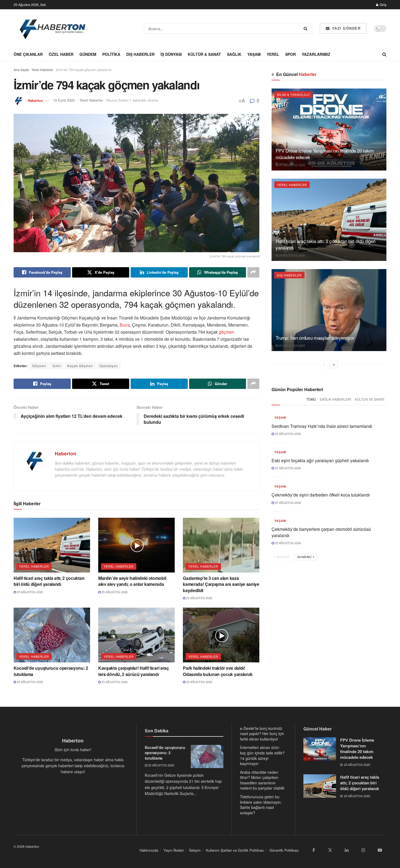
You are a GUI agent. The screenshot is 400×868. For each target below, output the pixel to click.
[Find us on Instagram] (363, 850)
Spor (290, 54)
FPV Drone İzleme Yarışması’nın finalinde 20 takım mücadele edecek (325, 153)
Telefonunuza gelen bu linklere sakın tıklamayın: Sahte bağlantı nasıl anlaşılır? (261, 804)
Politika (111, 54)
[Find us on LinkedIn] (346, 850)
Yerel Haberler (42, 69)
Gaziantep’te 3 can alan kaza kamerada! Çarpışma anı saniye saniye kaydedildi (221, 584)
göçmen (226, 332)
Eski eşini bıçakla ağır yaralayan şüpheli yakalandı (320, 460)
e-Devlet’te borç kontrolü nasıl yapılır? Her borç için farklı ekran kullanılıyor (262, 734)
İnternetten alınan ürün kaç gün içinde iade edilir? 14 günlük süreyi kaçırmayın (262, 755)
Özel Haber (61, 54)
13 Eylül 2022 (64, 100)
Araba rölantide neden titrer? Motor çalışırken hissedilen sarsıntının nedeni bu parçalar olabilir (262, 780)
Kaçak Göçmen (80, 365)
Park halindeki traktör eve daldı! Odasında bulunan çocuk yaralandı (217, 671)
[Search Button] (306, 28)
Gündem (87, 54)
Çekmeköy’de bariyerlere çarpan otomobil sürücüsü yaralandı (321, 532)
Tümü (311, 399)
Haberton (35, 100)
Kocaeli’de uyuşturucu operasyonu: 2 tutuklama (51, 671)
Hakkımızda (149, 850)
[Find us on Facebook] (313, 850)
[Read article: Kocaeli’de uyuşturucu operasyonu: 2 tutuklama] (52, 635)
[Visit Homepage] (53, 28)
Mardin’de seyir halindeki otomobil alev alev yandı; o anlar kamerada (132, 581)
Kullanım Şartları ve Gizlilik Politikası (235, 850)
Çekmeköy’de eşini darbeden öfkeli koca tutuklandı (321, 495)
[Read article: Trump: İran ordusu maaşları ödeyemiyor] (329, 310)
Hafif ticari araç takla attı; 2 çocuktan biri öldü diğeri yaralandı (49, 581)
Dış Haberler (140, 54)
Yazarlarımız (316, 54)
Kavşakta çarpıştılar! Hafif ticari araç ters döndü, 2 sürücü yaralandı (133, 671)
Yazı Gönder (345, 28)
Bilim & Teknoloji (293, 94)
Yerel (273, 54)
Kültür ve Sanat (369, 399)
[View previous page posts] (324, 364)
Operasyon (108, 365)
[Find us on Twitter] (330, 850)
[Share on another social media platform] (253, 272)
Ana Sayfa (21, 69)
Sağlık (234, 54)
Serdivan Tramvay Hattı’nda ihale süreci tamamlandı (322, 426)
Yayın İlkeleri (174, 850)
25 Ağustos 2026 (29, 592)
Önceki (283, 557)
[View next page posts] (334, 364)
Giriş (382, 4)
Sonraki (304, 557)
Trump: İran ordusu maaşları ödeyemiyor (315, 337)
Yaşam (254, 54)
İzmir (57, 365)
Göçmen (39, 365)
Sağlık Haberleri (335, 399)
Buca (125, 325)
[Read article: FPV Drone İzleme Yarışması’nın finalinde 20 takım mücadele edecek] (329, 129)
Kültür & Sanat (204, 54)
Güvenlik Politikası (284, 850)
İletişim (195, 850)
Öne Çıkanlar (28, 54)
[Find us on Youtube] (379, 850)
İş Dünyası (171, 54)
